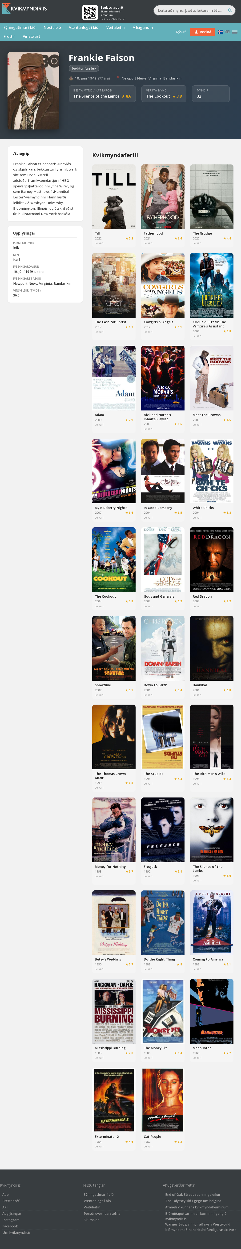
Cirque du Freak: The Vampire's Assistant (209, 324)
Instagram (11, 1220)
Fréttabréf (11, 1201)
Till (97, 233)
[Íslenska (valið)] (220, 32)
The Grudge (202, 233)
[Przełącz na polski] (234, 32)
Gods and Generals (159, 596)
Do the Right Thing (159, 959)
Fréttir (9, 36)
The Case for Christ (110, 322)
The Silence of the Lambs (96, 96)
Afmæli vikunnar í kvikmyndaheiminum (197, 1207)
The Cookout (158, 96)
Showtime (103, 685)
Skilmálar (91, 1220)
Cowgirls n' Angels (158, 322)
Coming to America (208, 959)
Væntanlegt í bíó (83, 27)
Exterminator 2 (107, 1136)
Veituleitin (115, 27)
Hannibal (200, 685)
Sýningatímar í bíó (20, 27)
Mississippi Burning (110, 1048)
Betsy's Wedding (108, 959)
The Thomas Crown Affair (110, 775)
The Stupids (153, 773)
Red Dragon (202, 596)
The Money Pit (155, 1048)
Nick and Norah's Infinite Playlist (157, 417)
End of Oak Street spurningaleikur (193, 1194)
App (5, 1194)
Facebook (10, 1226)
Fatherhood (153, 233)
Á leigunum (143, 27)
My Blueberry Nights (111, 507)
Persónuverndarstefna (102, 1213)
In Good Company (158, 507)
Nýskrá (181, 32)
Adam (99, 415)
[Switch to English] (227, 32)
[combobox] (194, 10)
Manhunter (202, 1048)
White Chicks (203, 507)
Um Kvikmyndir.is (16, 1232)
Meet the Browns (207, 415)
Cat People (152, 1136)
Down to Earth (155, 685)
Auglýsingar (11, 1213)
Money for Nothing (110, 866)
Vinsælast (31, 36)
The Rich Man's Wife (209, 773)
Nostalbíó (52, 27)
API (5, 1207)
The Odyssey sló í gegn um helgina (193, 1201)
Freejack (150, 866)
